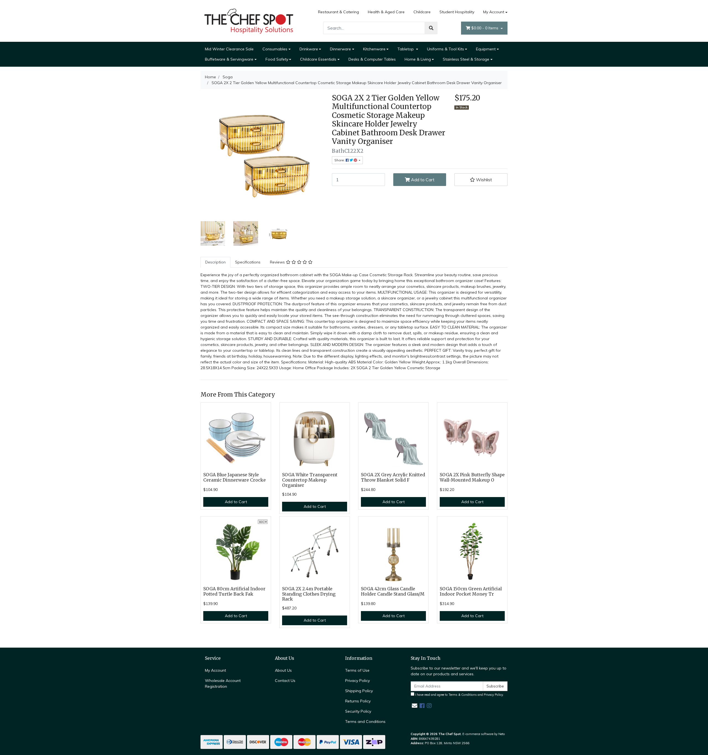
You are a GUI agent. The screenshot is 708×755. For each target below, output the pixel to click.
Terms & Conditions (463, 695)
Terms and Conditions (365, 721)
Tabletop (406, 48)
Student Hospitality (456, 11)
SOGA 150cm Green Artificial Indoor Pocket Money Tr (471, 591)
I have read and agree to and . (459, 695)
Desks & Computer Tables (372, 59)
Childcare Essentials (318, 59)
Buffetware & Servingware (229, 59)
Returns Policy (358, 701)
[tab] (215, 262)
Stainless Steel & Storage (466, 59)
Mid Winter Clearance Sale (229, 48)
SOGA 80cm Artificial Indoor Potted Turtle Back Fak (234, 591)
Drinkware (309, 48)
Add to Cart (422, 179)
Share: (340, 160)
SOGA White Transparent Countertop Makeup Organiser (309, 480)
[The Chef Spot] (249, 20)
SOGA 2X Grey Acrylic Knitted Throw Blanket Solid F (393, 477)
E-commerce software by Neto (483, 734)
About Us (283, 670)
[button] (480, 179)
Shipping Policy (359, 690)
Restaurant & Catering (338, 11)
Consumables (274, 48)
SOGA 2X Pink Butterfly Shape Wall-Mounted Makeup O (472, 477)
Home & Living (418, 59)
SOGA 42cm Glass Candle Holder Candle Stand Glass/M (393, 591)
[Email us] (414, 705)
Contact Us (285, 680)
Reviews (278, 262)
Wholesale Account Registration (223, 683)
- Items (485, 27)
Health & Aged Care (386, 11)
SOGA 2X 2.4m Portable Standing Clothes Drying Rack (308, 594)
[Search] (431, 28)
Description (215, 262)
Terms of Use (357, 670)
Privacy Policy (357, 680)
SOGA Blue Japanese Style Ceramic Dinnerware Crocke (234, 477)
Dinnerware (340, 48)
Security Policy (358, 711)
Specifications (248, 262)
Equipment (486, 48)
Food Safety (277, 59)
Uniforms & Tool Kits (445, 48)
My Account (493, 11)
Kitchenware (374, 48)
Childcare (422, 11)
